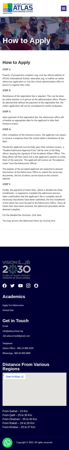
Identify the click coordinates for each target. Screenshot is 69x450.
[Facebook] (5, 286)
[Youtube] (20, 286)
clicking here (49, 221)
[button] (63, 8)
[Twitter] (12, 286)
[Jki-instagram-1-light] (28, 286)
